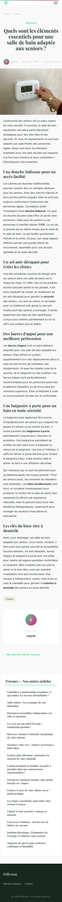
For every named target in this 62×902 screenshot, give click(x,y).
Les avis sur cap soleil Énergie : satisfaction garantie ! (24, 725)
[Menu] (55, 2)
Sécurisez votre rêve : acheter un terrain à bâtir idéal (30, 746)
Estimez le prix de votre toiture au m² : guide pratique (28, 792)
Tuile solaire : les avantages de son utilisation (26, 704)
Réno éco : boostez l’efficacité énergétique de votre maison (30, 736)
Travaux (17, 14)
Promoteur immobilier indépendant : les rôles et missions (29, 714)
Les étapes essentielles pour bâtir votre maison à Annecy (29, 802)
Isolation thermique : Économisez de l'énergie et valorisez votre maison (27, 834)
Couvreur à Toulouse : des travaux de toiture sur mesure (27, 823)
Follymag (10, 874)
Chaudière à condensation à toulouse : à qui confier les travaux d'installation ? (29, 693)
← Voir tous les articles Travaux (21, 654)
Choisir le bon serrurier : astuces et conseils (27, 813)
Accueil (6, 14)
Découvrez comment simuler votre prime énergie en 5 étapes (30, 781)
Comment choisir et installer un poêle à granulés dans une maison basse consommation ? (29, 769)
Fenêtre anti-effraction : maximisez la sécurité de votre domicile (28, 757)
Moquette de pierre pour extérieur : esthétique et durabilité (27, 844)
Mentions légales (12, 883)
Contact (28, 883)
